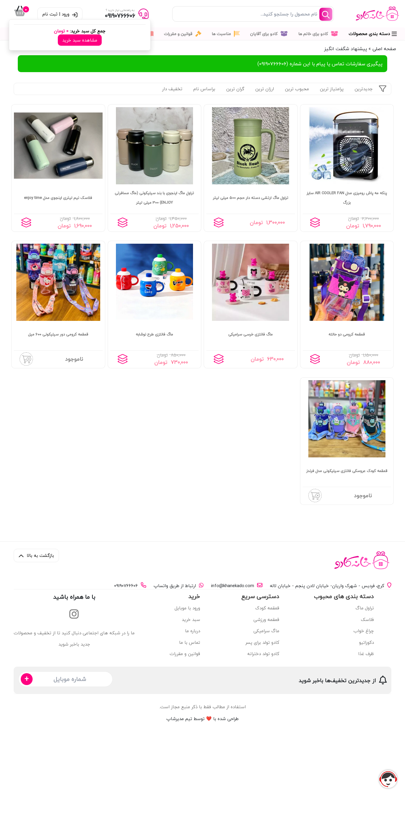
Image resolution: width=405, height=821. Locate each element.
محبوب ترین (297, 89)
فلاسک (367, 619)
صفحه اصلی (384, 49)
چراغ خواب (363, 631)
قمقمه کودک (267, 608)
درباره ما (192, 631)
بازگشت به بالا (39, 555)
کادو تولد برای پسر (262, 642)
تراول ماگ (364, 608)
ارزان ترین (264, 89)
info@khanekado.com (232, 585)
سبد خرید (191, 619)
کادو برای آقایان (264, 33)
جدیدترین (364, 89)
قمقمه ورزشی (266, 619)
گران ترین (235, 89)
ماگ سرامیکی (266, 631)
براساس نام (204, 89)
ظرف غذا (366, 653)
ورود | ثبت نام (56, 14)
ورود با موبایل (187, 608)
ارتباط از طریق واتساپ (175, 585)
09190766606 (126, 585)
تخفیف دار (172, 89)
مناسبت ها (222, 33)
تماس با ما (189, 642)
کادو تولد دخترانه (263, 653)
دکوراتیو (366, 642)
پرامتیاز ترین (332, 89)
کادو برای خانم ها (313, 33)
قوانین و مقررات (179, 33)
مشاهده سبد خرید (79, 40)
